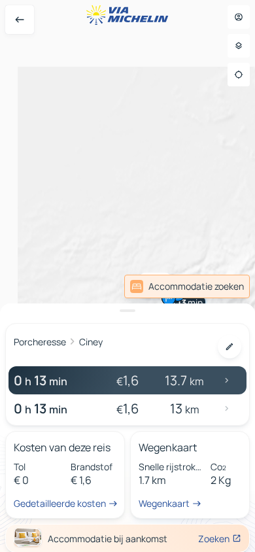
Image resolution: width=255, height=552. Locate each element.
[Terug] (19, 19)
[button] (169, 298)
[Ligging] (239, 74)
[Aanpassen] (229, 346)
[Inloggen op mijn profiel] (239, 17)
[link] (187, 286)
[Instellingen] (239, 46)
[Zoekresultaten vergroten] (127, 310)
